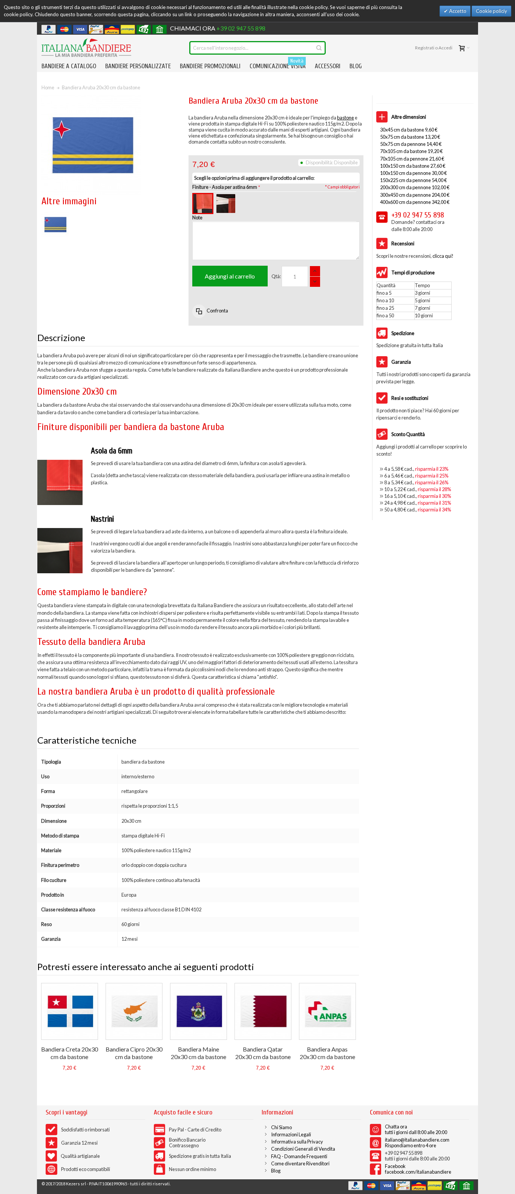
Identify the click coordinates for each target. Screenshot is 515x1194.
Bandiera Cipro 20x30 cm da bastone (134, 1053)
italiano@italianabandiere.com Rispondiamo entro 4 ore (417, 1142)
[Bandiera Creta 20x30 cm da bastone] (69, 1011)
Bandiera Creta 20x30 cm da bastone (69, 1053)
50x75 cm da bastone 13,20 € (410, 137)
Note (197, 217)
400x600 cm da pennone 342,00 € (414, 202)
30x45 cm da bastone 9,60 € (408, 130)
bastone (345, 118)
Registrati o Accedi (433, 48)
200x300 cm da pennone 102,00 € (414, 187)
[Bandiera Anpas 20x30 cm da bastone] (327, 1011)
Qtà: (276, 276)
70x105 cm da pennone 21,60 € (412, 159)
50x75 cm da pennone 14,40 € (410, 144)
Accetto (457, 11)
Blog (275, 1171)
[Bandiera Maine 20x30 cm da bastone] (198, 1011)
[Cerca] (319, 47)
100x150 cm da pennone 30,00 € (413, 173)
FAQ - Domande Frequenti (299, 1156)
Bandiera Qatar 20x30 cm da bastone (263, 1053)
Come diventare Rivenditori (300, 1163)
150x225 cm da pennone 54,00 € (413, 180)
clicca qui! (443, 256)
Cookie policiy (491, 11)
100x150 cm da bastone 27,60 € (412, 166)
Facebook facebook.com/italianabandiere (418, 1169)
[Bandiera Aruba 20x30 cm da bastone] (55, 214)
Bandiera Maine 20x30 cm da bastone (198, 1053)
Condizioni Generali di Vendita (303, 1149)
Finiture (224, 187)
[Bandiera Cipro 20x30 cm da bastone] (134, 1011)
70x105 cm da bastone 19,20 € (411, 151)
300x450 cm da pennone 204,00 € (414, 195)
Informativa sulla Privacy (297, 1142)
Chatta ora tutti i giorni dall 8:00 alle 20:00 (416, 1129)
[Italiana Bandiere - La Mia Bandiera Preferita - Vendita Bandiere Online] (86, 47)
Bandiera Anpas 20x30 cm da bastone (327, 1053)
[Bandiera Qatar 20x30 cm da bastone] (263, 1011)
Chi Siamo (281, 1127)
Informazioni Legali (291, 1134)
